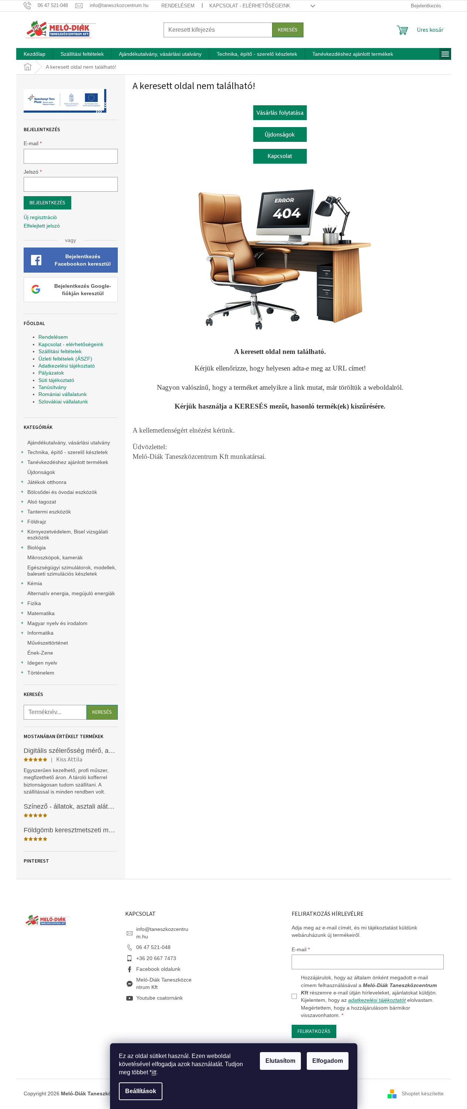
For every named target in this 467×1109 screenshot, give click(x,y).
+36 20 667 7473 (156, 958)
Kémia (34, 583)
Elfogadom (327, 1061)
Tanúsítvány (52, 387)
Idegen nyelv (42, 663)
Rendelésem (178, 5)
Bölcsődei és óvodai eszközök (62, 492)
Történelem (40, 673)
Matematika (41, 613)
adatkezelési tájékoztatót (377, 1000)
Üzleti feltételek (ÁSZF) (65, 359)
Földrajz (36, 522)
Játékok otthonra (46, 482)
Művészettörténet (47, 643)
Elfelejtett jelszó (42, 226)
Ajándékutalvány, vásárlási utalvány (68, 443)
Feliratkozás (314, 1031)
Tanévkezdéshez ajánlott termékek (67, 462)
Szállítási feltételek (60, 351)
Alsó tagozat (41, 502)
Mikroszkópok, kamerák (55, 557)
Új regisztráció (40, 217)
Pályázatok (51, 373)
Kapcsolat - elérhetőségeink (249, 5)
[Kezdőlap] (280, 112)
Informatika (40, 633)
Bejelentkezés (47, 203)
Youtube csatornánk (159, 998)
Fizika (34, 603)
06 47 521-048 (153, 947)
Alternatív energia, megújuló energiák (71, 593)
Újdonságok (41, 472)
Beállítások (140, 1091)
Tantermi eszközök (49, 512)
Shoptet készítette (423, 1093)
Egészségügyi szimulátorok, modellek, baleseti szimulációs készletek (71, 570)
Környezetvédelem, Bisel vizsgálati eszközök (67, 535)
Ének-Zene (40, 653)
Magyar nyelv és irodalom (57, 623)
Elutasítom (280, 1061)
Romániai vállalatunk (62, 394)
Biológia (36, 547)
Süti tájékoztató (56, 380)
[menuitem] (34, 54)
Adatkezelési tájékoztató (66, 366)
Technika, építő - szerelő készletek (67, 452)
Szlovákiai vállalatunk (63, 402)
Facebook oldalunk (158, 969)
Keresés (288, 30)
